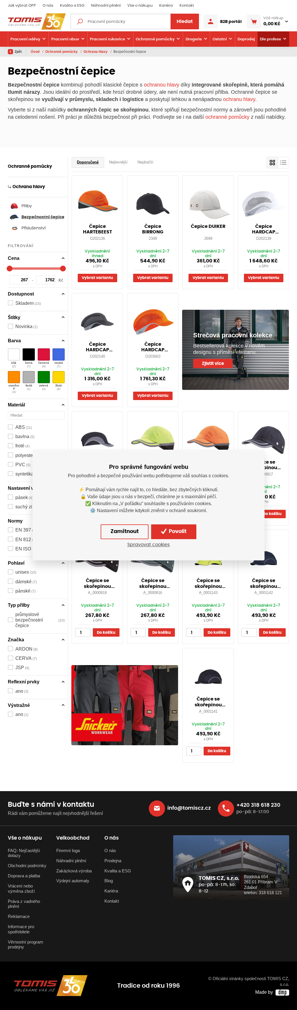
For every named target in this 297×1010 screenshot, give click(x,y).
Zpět (18, 52)
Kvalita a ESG (72, 6)
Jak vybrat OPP (22, 6)
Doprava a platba (24, 876)
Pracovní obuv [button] (65, 39)
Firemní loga (68, 850)
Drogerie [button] (194, 39)
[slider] (9, 268)
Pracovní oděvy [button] (25, 39)
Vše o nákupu (140, 6)
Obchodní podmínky (27, 865)
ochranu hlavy (239, 99)
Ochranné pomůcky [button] (155, 39)
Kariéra (166, 6)
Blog (108, 880)
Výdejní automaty (72, 880)
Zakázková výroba (74, 871)
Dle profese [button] (270, 39)
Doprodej (246, 39)
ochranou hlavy (161, 85)
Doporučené (88, 162)
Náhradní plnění (106, 6)
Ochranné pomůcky (62, 52)
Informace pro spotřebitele (21, 929)
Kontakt (187, 6)
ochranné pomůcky (227, 117)
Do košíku (272, 514)
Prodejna (112, 860)
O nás (48, 6)
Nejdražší (145, 162)
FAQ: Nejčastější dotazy (24, 853)
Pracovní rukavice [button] (107, 39)
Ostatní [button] (220, 39)
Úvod (35, 52)
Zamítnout (125, 531)
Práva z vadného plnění (24, 904)
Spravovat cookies (148, 545)
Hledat (185, 21)
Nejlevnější (118, 162)
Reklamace (19, 916)
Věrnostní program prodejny (25, 945)
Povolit (177, 531)
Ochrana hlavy (96, 52)
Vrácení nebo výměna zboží (21, 889)
